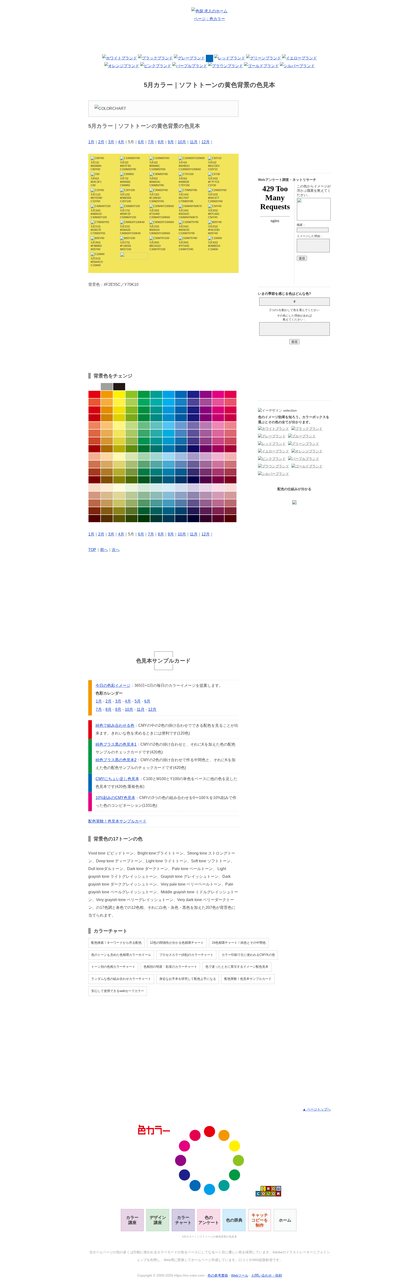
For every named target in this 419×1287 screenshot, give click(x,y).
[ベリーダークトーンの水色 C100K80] (169, 518)
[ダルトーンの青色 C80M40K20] (181, 441)
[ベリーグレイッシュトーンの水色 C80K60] (169, 510)
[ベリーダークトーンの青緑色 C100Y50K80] (156, 518)
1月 (91, 142)
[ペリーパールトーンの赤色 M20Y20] (94, 487)
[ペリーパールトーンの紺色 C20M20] (193, 487)
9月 (171, 142)
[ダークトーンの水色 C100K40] (169, 448)
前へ (104, 550)
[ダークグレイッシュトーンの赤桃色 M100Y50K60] (230, 479)
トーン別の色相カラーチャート (113, 966)
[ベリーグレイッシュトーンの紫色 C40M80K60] (206, 510)
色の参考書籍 (218, 1275)
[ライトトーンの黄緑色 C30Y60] (131, 425)
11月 (194, 142)
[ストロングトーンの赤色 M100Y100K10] (94, 410)
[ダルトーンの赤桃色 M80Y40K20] (230, 441)
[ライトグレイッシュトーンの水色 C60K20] (169, 464)
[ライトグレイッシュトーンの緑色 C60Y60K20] (144, 464)
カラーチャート (183, 1220)
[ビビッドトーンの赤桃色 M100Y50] (230, 394)
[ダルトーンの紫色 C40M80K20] (206, 441)
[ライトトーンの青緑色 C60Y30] (156, 425)
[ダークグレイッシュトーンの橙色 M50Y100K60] (107, 479)
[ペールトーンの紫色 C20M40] (206, 456)
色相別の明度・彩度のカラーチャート (170, 966)
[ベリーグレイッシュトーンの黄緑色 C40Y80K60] (131, 510)
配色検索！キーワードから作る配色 (116, 942)
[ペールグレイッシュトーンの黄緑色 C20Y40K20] (131, 495)
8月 (161, 142)
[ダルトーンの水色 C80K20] (169, 441)
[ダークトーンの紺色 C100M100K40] (193, 448)
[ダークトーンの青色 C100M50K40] (181, 448)
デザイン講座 (158, 1220)
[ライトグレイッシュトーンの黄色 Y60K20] (119, 464)
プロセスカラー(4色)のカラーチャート (186, 955)
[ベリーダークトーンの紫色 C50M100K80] (206, 518)
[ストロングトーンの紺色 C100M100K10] (193, 410)
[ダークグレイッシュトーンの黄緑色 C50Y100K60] (131, 479)
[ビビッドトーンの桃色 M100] (218, 394)
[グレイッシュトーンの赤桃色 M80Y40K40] (230, 472)
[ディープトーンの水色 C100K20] (169, 417)
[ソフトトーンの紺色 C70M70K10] (193, 433)
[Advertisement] (209, 40)
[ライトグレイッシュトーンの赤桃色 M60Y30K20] (230, 464)
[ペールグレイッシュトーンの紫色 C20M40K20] (206, 495)
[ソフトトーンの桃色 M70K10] (218, 433)
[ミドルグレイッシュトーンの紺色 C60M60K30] (193, 503)
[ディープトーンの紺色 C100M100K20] (193, 417)
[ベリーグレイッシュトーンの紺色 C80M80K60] (193, 510)
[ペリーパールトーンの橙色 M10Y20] (107, 487)
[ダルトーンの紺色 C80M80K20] (193, 441)
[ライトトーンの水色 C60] (169, 425)
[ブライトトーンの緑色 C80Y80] (144, 402)
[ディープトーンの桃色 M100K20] (218, 417)
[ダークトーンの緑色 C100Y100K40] (144, 448)
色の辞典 (234, 1220)
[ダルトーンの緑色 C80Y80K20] (144, 441)
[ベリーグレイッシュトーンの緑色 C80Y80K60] (144, 510)
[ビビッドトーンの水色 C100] (169, 394)
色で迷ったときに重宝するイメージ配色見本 (236, 966)
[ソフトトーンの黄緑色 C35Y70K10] (131, 433)
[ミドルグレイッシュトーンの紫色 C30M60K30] (206, 503)
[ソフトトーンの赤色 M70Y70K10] (94, 433)
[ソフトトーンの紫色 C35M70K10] (206, 433)
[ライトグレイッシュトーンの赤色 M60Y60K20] (94, 464)
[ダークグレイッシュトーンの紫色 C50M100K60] (206, 479)
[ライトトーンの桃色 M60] (218, 425)
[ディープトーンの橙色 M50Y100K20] (107, 417)
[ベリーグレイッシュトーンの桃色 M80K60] (218, 510)
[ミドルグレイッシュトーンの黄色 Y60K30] (119, 503)
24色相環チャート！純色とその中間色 (239, 942)
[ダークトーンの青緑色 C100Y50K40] (156, 448)
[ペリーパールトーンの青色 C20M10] (181, 487)
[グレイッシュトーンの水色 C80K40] (169, 472)
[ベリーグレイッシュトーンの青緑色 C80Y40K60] (156, 510)
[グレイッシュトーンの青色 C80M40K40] (181, 472)
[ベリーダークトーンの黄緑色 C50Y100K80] (131, 518)
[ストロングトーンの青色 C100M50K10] (181, 410)
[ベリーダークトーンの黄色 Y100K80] (119, 518)
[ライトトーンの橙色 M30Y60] (107, 425)
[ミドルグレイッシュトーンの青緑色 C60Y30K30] (156, 503)
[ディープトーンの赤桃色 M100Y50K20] (230, 417)
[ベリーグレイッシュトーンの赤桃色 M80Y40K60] (230, 510)
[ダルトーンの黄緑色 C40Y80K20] (131, 441)
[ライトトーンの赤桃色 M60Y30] (230, 425)
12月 (205, 142)
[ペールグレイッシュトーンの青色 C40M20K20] (181, 495)
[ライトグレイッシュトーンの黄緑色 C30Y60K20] (131, 464)
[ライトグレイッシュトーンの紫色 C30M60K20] (206, 464)
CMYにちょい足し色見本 (117, 779)
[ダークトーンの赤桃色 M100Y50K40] (230, 448)
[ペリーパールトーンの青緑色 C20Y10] (156, 487)
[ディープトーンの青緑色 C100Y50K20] (156, 417)
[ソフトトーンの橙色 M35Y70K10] (107, 433)
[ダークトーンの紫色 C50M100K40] (206, 448)
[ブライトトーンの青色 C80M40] (181, 402)
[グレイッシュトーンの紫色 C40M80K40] (206, 472)
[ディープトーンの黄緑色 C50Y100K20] (131, 417)
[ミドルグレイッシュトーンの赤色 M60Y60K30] (94, 503)
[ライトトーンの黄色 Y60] (119, 425)
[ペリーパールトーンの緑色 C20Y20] (144, 487)
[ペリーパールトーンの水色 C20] (169, 487)
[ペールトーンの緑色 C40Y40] (144, 456)
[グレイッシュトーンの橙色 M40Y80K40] (107, 472)
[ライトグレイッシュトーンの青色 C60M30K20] (181, 464)
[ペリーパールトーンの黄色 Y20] (119, 487)
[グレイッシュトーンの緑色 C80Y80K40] (144, 472)
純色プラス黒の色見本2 (116, 760)
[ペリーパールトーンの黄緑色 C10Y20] (131, 487)
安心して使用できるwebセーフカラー (117, 991)
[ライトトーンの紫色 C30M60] (206, 425)
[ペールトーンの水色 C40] (169, 456)
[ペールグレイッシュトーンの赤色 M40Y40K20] (94, 495)
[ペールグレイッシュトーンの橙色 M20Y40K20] (107, 495)
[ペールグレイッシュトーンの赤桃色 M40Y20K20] (230, 495)
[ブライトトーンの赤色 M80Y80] (94, 402)
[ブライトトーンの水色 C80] (169, 402)
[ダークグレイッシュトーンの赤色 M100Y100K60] (94, 479)
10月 (182, 142)
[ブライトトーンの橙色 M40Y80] (107, 402)
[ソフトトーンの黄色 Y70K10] (119, 433)
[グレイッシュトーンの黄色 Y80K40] (119, 472)
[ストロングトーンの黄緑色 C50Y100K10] (131, 410)
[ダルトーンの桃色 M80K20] (218, 441)
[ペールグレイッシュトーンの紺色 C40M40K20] (193, 495)
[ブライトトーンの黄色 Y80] (119, 402)
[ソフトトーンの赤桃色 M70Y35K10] (230, 433)
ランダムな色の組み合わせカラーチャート (121, 979)
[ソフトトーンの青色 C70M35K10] (181, 433)
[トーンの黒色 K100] (119, 386)
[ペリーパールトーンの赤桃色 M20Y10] (230, 487)
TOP (92, 550)
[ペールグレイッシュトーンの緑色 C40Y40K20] (144, 495)
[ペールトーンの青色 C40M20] (181, 456)
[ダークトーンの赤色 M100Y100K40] (94, 448)
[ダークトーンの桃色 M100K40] (218, 448)
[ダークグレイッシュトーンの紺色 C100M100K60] (193, 479)
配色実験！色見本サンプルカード (117, 821)
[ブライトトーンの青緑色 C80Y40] (156, 402)
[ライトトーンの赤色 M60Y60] (94, 425)
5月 (138, 701)
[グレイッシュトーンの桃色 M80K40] (218, 472)
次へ (116, 550)
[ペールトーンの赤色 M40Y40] (94, 456)
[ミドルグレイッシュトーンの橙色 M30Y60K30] (107, 503)
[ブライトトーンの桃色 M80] (218, 402)
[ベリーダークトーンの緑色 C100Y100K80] (144, 518)
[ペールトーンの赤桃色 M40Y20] (230, 456)
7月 (151, 142)
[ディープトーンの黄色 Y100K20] (119, 417)
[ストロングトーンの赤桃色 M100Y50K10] (230, 410)
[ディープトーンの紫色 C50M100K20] (206, 417)
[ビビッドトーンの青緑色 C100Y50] (156, 394)
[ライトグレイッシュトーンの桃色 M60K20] (218, 464)
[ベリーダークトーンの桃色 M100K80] (218, 518)
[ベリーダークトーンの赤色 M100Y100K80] (94, 518)
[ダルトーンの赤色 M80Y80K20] (94, 441)
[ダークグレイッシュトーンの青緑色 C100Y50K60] (156, 479)
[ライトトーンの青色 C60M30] (181, 425)
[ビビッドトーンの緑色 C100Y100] (144, 394)
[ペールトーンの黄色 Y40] (119, 456)
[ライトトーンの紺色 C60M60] (193, 425)
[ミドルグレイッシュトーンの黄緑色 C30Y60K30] (131, 503)
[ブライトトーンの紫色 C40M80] (206, 402)
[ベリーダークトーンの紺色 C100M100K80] (193, 518)
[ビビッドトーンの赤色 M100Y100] (94, 394)
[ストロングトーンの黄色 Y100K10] (119, 410)
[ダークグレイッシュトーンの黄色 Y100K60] (119, 479)
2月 (101, 142)
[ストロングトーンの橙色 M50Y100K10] (107, 410)
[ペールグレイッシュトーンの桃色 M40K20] (218, 495)
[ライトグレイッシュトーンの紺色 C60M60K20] (193, 464)
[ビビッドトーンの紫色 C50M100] (206, 394)
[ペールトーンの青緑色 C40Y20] (156, 456)
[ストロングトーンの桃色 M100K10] (218, 410)
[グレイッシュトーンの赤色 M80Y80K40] (94, 472)
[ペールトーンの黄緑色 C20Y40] (131, 456)
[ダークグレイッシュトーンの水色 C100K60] (169, 479)
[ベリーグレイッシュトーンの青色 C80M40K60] (181, 510)
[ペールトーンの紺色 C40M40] (193, 456)
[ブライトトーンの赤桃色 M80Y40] (230, 402)
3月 (111, 142)
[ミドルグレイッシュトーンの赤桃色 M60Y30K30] (230, 503)
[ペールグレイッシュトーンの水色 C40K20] (169, 495)
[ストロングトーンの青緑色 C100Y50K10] (156, 410)
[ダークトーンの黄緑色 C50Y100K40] (131, 448)
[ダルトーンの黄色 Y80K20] (119, 441)
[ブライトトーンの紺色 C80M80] (193, 402)
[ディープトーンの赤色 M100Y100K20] (94, 417)
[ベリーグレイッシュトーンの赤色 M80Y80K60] (94, 510)
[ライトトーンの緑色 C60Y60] (144, 425)
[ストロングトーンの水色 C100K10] (169, 410)
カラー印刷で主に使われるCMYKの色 (248, 955)
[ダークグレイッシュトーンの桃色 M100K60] (218, 479)
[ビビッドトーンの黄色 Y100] (119, 394)
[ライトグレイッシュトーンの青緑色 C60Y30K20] (156, 464)
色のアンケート (208, 1220)
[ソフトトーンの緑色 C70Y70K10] (144, 433)
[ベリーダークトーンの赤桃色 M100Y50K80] (230, 518)
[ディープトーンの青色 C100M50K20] (181, 417)
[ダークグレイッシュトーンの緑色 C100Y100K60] (144, 479)
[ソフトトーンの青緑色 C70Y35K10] (156, 433)
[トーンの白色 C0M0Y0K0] (94, 386)
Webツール (239, 1275)
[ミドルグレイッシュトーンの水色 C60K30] (169, 503)
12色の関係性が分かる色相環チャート (177, 942)
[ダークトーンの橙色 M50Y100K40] (107, 448)
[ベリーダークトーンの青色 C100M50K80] (181, 518)
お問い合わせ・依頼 (266, 1275)
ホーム (285, 1220)
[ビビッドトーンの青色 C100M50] (181, 394)
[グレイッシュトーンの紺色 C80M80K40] (193, 472)
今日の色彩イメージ (113, 685)
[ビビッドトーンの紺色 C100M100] (193, 394)
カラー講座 (132, 1220)
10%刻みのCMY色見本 (115, 798)
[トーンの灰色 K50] (107, 386)
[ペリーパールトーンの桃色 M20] (218, 487)
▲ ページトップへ (317, 1109)
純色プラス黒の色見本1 (116, 744)
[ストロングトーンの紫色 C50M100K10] (206, 410)
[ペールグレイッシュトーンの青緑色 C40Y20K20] (156, 495)
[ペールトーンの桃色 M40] (218, 456)
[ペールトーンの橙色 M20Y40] (107, 456)
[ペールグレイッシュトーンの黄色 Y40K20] (119, 495)
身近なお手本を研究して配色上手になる (187, 979)
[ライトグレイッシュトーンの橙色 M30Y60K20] (107, 464)
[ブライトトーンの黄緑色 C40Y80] (131, 402)
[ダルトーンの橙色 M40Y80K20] (107, 441)
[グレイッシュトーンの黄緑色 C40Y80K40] (131, 472)
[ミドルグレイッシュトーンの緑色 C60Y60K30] (144, 503)
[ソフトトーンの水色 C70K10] (169, 433)
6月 (141, 142)
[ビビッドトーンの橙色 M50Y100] (107, 394)
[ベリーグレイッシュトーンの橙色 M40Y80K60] (107, 510)
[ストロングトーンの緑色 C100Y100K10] (144, 410)
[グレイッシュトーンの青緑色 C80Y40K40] (156, 472)
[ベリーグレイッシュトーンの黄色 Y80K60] (119, 510)
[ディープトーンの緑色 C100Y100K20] (144, 417)
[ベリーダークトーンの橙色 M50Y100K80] (107, 518)
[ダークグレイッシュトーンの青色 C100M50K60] (181, 479)
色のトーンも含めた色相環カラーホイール (121, 955)
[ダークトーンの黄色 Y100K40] (119, 448)
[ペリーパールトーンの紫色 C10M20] (206, 487)
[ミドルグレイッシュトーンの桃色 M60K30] (218, 503)
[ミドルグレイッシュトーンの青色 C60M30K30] (181, 503)
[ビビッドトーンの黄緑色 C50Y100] (131, 394)
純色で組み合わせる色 (115, 725)
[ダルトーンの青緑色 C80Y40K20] (156, 441)
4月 (121, 142)
